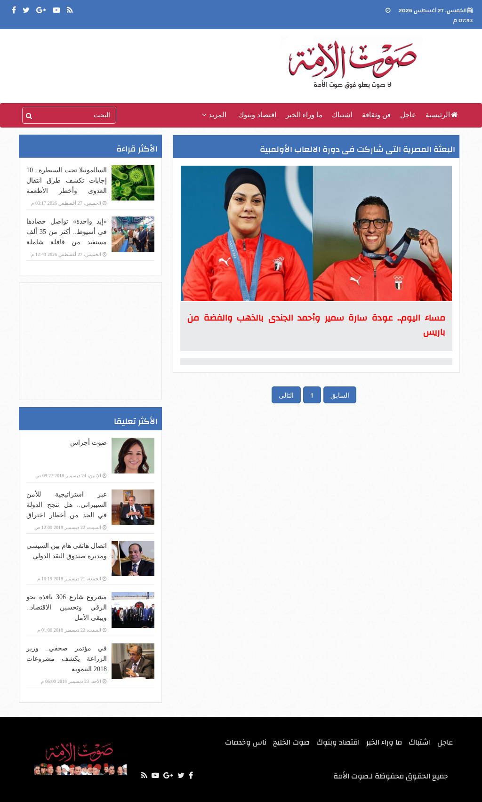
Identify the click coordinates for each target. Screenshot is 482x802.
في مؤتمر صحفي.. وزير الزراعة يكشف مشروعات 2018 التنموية (66, 659)
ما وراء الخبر (304, 115)
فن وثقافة (376, 115)
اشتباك (342, 115)
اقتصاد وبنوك (257, 115)
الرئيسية (438, 115)
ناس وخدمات (245, 742)
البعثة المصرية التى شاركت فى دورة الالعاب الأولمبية (357, 149)
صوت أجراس (88, 442)
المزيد (216, 115)
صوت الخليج (291, 742)
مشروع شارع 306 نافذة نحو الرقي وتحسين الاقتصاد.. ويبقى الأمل (66, 607)
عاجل (408, 115)
